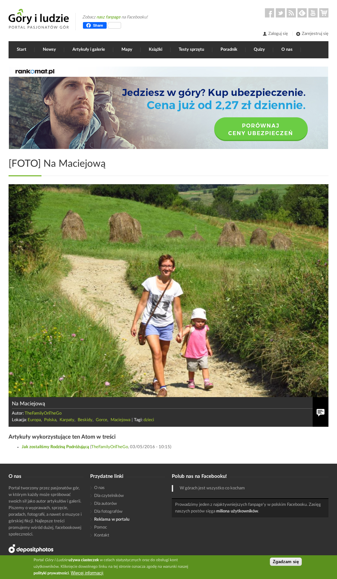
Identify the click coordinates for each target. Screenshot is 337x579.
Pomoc (100, 527)
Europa (34, 420)
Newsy (49, 49)
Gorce (101, 420)
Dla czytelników (109, 496)
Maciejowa (120, 420)
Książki (155, 49)
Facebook (269, 12)
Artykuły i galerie (88, 49)
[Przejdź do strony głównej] (39, 18)
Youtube (313, 12)
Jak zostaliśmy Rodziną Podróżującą (55, 447)
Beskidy (85, 420)
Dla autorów (105, 504)
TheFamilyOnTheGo (43, 413)
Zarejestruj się (315, 34)
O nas (287, 49)
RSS (291, 12)
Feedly (302, 12)
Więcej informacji (87, 572)
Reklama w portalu (111, 519)
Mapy (126, 49)
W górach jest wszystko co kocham (212, 488)
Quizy (259, 49)
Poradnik (228, 49)
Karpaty (67, 420)
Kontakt (101, 535)
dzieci (148, 420)
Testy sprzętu (191, 49)
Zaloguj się (278, 34)
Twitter (280, 12)
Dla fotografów (108, 511)
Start (21, 49)
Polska (50, 420)
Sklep (323, 12)
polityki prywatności (51, 573)
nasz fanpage (108, 17)
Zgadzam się (286, 561)
